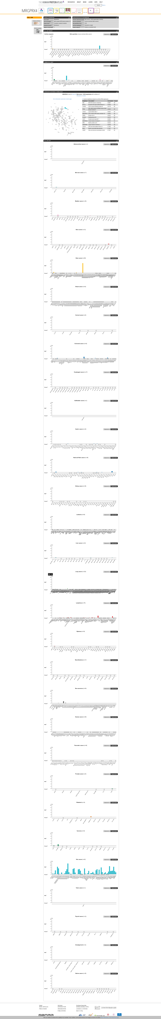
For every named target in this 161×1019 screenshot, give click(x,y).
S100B (84, 106)
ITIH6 (84, 109)
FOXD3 (84, 117)
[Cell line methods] (38, 31)
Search (98, 5)
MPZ (84, 122)
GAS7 (84, 119)
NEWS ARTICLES (43, 1006)
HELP (100, 2)
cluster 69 (74, 94)
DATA (96, 2)
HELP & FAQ (79, 1011)
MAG (84, 128)
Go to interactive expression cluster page (62, 99)
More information (105, 1017)
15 (82, 99)
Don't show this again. (114, 1017)
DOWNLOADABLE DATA (82, 1006)
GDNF (84, 130)
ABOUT (79, 2)
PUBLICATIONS (62, 1011)
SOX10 (84, 126)
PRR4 (84, 115)
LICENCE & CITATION (81, 1009)
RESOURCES (71, 2)
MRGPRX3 (85, 113)
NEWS (84, 2)
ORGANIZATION (62, 1009)
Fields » (104, 5)
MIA (83, 102)
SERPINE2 (85, 124)
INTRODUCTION (62, 1006)
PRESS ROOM (43, 1009)
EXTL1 (84, 104)
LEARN (90, 2)
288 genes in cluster (81, 95)
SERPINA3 (85, 121)
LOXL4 (84, 111)
